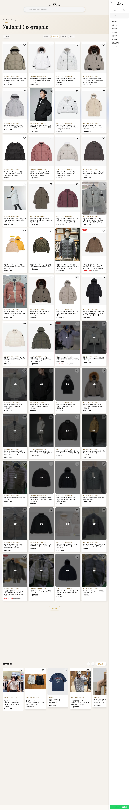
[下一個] (93, 664)
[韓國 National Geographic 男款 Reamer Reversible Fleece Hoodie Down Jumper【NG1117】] (15, 250)
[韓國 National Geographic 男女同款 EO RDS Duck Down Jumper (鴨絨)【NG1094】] (41, 110)
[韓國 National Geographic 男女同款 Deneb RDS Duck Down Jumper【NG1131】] (67, 297)
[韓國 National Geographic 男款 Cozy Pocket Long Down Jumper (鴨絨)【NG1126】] (15, 204)
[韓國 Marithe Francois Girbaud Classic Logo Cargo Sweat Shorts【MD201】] (35, 688)
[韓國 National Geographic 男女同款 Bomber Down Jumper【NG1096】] (41, 250)
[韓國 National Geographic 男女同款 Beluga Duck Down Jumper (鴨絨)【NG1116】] (41, 64)
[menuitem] (119, 21)
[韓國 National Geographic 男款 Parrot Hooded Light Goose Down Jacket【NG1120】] (41, 343)
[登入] (120, 10)
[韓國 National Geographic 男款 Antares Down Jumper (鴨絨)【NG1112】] (67, 64)
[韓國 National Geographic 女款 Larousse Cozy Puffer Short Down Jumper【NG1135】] (15, 297)
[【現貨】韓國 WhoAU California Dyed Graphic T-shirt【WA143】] (57, 687)
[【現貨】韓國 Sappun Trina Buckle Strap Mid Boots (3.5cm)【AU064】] (102, 687)
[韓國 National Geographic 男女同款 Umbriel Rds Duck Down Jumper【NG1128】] (94, 157)
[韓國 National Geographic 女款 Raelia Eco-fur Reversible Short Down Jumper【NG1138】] (67, 157)
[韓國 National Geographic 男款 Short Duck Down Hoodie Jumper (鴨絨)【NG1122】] (15, 64)
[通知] (115, 10)
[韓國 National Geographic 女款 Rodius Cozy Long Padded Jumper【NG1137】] (94, 110)
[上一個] (89, 664)
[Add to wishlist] (24, 45)
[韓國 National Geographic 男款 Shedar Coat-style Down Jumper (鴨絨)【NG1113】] (41, 204)
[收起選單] (111, 2)
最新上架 (46, 36)
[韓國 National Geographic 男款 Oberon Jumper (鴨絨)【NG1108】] (15, 110)
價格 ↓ (72, 36)
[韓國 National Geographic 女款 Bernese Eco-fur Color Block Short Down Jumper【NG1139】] (67, 110)
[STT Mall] (119, 4)
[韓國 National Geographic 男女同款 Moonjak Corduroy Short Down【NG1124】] (15, 343)
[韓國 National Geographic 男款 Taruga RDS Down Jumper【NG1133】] (41, 297)
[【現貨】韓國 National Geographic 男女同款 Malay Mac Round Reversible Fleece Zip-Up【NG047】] (94, 250)
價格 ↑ (64, 36)
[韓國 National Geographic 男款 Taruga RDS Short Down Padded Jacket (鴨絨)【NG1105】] (94, 64)
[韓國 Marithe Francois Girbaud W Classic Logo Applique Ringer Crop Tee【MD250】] (13, 689)
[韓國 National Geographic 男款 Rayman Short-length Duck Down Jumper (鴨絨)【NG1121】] (41, 157)
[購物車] (124, 10)
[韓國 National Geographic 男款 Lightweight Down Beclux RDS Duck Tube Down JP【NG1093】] (67, 250)
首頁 (4, 20)
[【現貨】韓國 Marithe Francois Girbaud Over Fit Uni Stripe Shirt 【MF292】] (80, 688)
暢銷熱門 (55, 36)
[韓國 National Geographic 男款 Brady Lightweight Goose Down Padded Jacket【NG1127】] (15, 157)
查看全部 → (101, 664)
